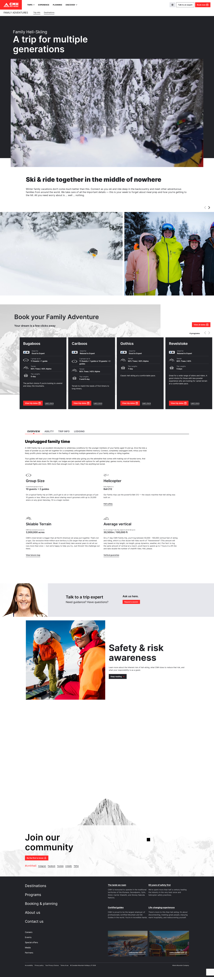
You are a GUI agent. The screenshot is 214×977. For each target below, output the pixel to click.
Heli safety (108, 504)
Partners (29, 953)
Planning (57, 5)
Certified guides (116, 907)
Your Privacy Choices (52, 965)
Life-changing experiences (161, 907)
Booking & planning (42, 903)
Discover (70, 5)
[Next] (208, 207)
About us (33, 912)
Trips (29, 5)
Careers (28, 932)
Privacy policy (39, 965)
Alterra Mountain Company (180, 965)
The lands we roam (117, 885)
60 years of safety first (159, 885)
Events (28, 937)
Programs (33, 894)
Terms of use (64, 965)
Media (28, 947)
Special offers (31, 942)
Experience (43, 5)
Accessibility (29, 965)
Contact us (34, 921)
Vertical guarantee (111, 555)
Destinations (36, 886)
